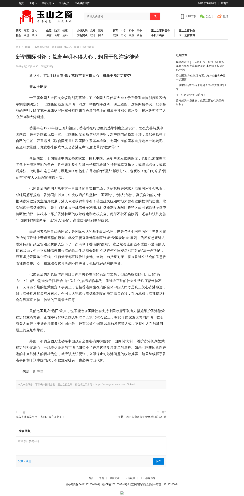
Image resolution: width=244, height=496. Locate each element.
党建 (93, 30)
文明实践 (82, 35)
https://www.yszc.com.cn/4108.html (115, 384)
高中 (139, 30)
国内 (34, 30)
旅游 (131, 35)
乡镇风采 (82, 30)
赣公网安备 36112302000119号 (83, 484)
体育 (49, 35)
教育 (115, 30)
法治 (34, 35)
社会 (18, 35)
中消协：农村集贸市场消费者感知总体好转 (141, 416)
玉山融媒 (64, 3)
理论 (93, 35)
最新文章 (47, 3)
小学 (123, 30)
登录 (20, 461)
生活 (49, 30)
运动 (65, 35)
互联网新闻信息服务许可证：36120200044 (154, 484)
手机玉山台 (158, 35)
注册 (28, 461)
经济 (26, 35)
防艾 (57, 30)
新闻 (18, 30)
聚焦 (101, 30)
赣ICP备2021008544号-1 (115, 484)
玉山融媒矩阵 (82, 3)
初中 (131, 30)
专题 (31, 3)
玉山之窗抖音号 (160, 30)
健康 (65, 30)
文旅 (115, 35)
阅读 (101, 35)
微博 (225, 16)
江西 (26, 30)
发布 (158, 461)
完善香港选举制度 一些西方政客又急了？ (40, 416)
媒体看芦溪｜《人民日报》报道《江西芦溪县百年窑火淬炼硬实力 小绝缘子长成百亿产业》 (200, 66)
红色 (139, 35)
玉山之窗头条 (187, 30)
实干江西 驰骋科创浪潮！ (191, 94)
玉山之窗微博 (187, 35)
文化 (123, 35)
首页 (21, 3)
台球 (57, 35)
